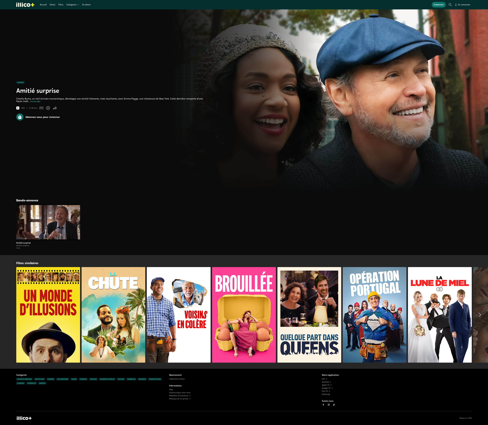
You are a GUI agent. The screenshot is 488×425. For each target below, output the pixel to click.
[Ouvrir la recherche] (450, 4)
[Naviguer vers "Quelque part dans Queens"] (309, 315)
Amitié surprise (23, 243)
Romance (142, 379)
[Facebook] (323, 404)
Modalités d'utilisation (178, 396)
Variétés (42, 383)
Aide (171, 390)
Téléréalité (31, 383)
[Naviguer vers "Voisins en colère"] (179, 315)
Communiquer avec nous (179, 393)
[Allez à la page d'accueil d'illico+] (25, 4)
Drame (74, 379)
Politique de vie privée (178, 399)
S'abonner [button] (439, 4)
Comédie (20, 82)
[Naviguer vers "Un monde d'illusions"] (48, 315)
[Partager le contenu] (54, 108)
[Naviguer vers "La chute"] (113, 315)
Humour (93, 379)
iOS (323, 379)
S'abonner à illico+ (177, 379)
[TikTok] (334, 404)
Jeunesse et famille (107, 379)
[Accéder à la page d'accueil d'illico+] (24, 418)
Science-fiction (155, 379)
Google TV (326, 388)
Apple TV (326, 385)
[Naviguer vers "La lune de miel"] (440, 315)
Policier (121, 379)
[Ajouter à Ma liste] (48, 108)
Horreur (83, 379)
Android (325, 382)
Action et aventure (24, 379)
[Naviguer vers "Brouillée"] (244, 315)
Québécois (131, 379)
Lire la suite (35, 101)
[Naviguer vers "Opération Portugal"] (375, 315)
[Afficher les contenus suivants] (480, 315)
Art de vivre (39, 379)
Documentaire (62, 379)
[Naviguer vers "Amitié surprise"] (48, 226)
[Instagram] (328, 404)
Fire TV (325, 391)
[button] (38, 117)
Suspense (20, 383)
